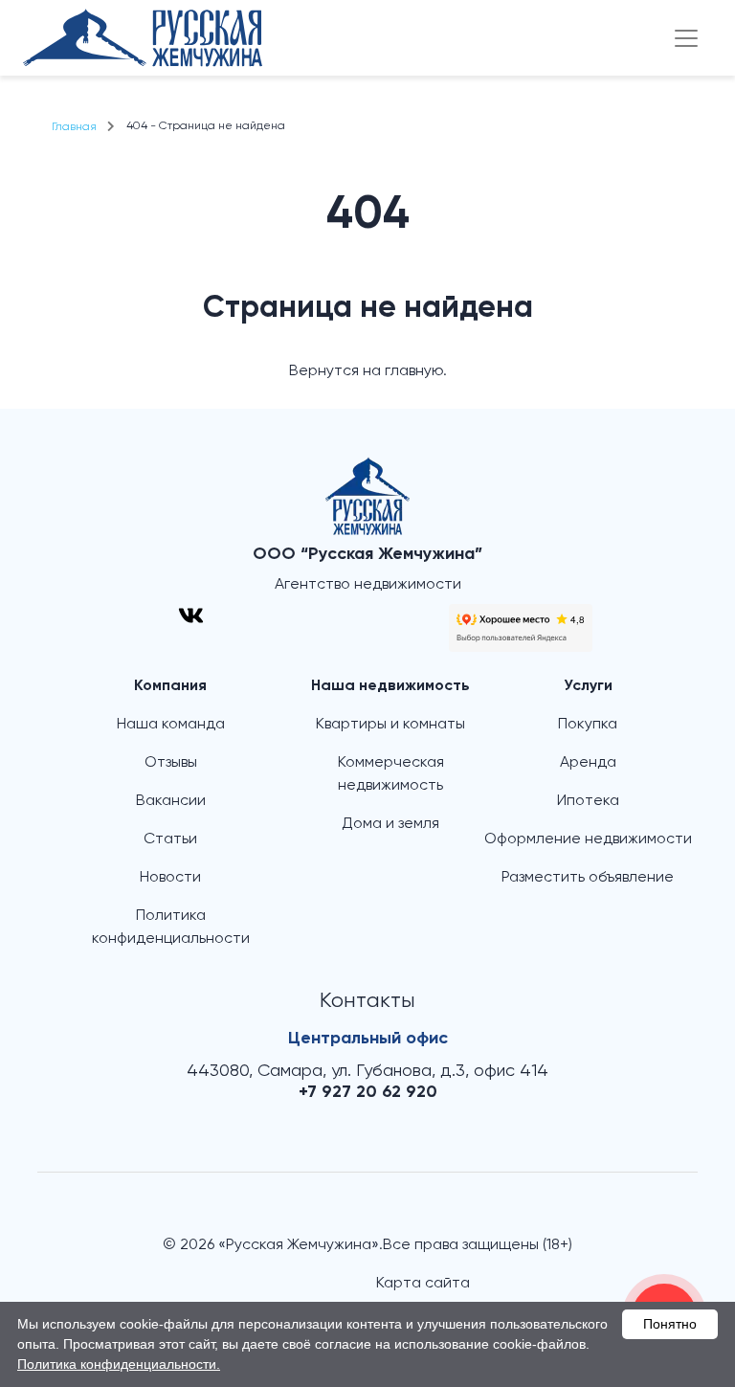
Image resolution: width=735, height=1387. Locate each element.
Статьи (170, 839)
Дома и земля (390, 824)
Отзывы (171, 763)
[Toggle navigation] (686, 38)
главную (414, 371)
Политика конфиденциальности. (118, 1364)
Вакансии (171, 801)
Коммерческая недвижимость (391, 774)
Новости (170, 877)
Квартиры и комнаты (390, 724)
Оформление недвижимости (588, 839)
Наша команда (171, 724)
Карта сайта (423, 1283)
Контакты (367, 1001)
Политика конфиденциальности (171, 927)
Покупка (587, 724)
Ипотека (588, 801)
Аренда (588, 763)
